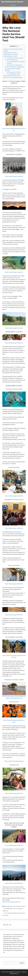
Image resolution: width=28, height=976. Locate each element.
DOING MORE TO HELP (10, 56)
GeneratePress (14, 973)
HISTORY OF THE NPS (10, 52)
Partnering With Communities (14, 67)
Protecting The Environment (14, 58)
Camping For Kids (13, 74)
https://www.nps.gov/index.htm (14, 176)
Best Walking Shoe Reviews (12, 2)
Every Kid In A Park (13, 72)
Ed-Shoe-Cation (20, 906)
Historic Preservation (14, 65)
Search (22, 963)
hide (17, 46)
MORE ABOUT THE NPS (10, 54)
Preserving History (11, 60)
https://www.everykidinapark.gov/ (14, 761)
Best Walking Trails (9, 906)
